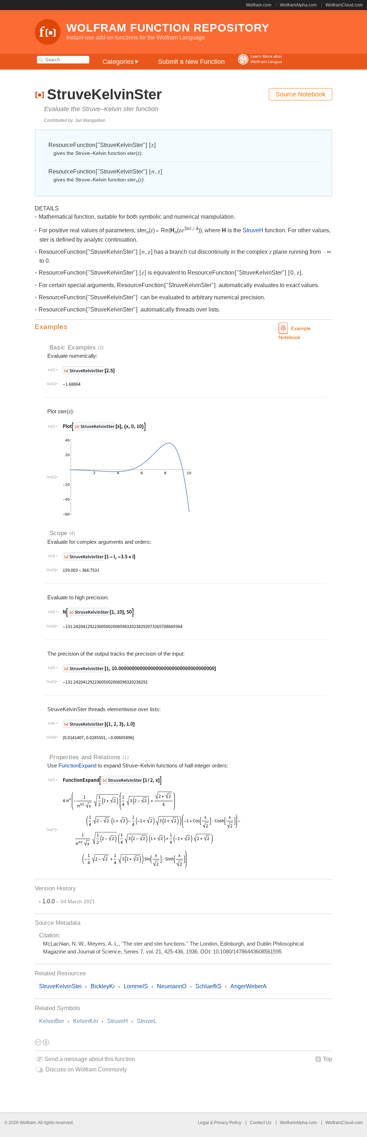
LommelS (136, 986)
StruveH (117, 1021)
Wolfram (28, 1122)
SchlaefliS (208, 986)
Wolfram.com (258, 5)
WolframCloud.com (344, 5)
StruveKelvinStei (60, 986)
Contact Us (260, 1122)
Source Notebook (300, 94)
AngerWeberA (248, 986)
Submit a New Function (191, 61)
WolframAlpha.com (298, 5)
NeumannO (171, 986)
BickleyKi (103, 986)
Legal (204, 1122)
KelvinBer (51, 1021)
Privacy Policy (227, 1122)
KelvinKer (85, 1021)
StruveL (147, 1021)
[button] (183, 327)
